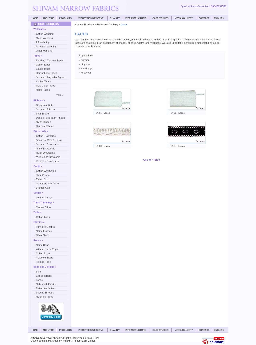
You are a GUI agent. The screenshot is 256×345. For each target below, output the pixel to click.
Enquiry (219, 18)
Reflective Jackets (46, 288)
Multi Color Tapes (45, 85)
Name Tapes (43, 89)
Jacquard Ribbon (45, 109)
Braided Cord (43, 187)
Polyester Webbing (46, 46)
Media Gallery (184, 18)
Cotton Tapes (43, 64)
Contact (204, 18)
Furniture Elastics (45, 227)
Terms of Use (91, 338)
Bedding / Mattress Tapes (49, 60)
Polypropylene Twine (47, 183)
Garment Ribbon (45, 126)
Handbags (86, 68)
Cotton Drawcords (46, 136)
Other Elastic (43, 235)
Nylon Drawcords (45, 152)
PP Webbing (43, 42)
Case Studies (160, 330)
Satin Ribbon (43, 113)
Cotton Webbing (45, 34)
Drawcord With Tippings (49, 140)
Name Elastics (44, 231)
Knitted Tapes (43, 81)
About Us (48, 18)
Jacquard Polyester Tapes (50, 77)
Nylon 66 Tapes (44, 296)
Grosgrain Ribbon (45, 105)
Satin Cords (42, 175)
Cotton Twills (43, 217)
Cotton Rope (43, 253)
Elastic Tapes (43, 69)
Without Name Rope (47, 249)
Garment (85, 60)
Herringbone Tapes (46, 73)
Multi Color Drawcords (48, 157)
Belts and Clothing (107, 24)
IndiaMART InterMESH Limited (79, 340)
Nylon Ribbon (43, 122)
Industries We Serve (90, 18)
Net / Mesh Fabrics (46, 284)
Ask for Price (151, 159)
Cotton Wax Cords (46, 171)
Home (35, 18)
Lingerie (85, 64)
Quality (115, 18)
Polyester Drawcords (47, 161)
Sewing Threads (45, 292)
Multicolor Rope (44, 257)
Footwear (85, 72)
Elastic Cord (42, 179)
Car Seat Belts (44, 275)
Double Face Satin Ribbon (50, 117)
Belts (38, 271)
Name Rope (42, 245)
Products (65, 18)
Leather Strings (44, 197)
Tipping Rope (43, 261)
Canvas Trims (43, 207)
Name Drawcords (45, 148)
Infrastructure (135, 18)
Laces (39, 280)
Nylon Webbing (44, 38)
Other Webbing (44, 50)
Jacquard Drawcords (47, 144)
